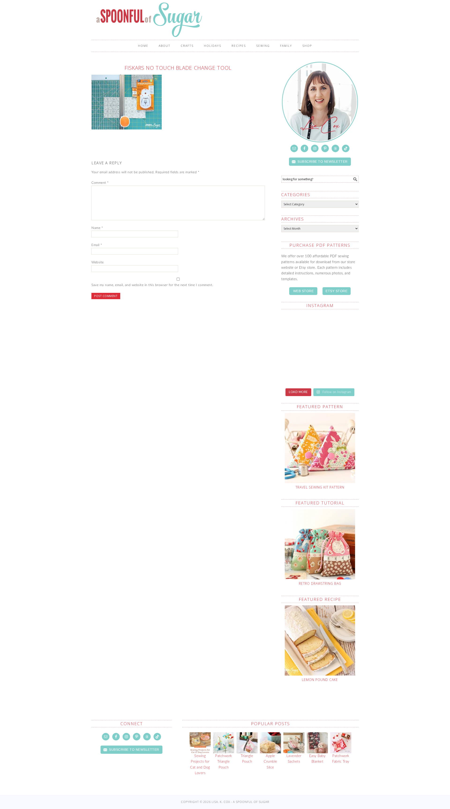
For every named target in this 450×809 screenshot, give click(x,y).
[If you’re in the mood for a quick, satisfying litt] (340, 371)
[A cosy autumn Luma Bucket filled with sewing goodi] (300, 348)
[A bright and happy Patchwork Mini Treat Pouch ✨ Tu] (340, 324)
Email (96, 245)
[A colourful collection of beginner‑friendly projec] (300, 324)
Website (97, 262)
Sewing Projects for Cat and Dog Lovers (200, 764)
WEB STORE (303, 291)
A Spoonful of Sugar (227, 19)
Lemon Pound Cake (320, 679)
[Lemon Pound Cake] (320, 640)
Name (97, 228)
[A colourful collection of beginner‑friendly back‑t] (340, 348)
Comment (100, 182)
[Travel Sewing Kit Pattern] (320, 448)
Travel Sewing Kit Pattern (320, 487)
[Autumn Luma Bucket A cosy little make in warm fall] (300, 371)
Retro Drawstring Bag (320, 583)
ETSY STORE (336, 291)
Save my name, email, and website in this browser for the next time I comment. (152, 285)
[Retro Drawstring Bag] (320, 544)
